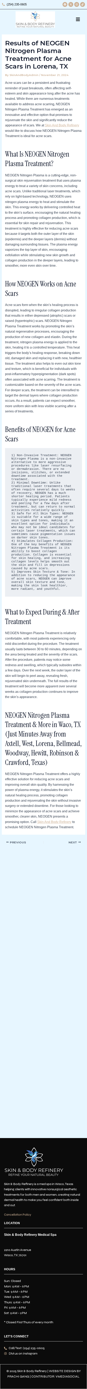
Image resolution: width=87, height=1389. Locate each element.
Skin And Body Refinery (62, 125)
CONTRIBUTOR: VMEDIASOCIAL (55, 1376)
